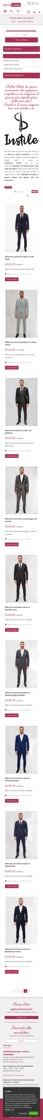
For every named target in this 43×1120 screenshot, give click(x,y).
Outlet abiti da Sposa (11, 60)
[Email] (5, 11)
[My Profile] (34, 12)
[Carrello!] (39, 12)
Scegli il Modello (11, 279)
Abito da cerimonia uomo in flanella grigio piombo (17, 693)
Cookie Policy (19, 1075)
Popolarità (21, 192)
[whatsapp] (18, 11)
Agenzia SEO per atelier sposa (20, 1117)
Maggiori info (9, 1109)
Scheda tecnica (13, 49)
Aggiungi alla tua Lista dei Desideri (19, 274)
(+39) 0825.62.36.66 (15, 1059)
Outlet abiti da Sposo (11, 65)
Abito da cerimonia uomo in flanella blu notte (17, 950)
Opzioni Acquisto (14, 75)
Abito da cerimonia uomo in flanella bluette (17, 779)
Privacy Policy (8, 1075)
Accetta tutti (33, 1113)
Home (13, 21)
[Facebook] (29, 3)
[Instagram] (37, 3)
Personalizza (23, 1113)
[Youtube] (33, 3)
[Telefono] (11, 11)
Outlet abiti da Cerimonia (13, 69)
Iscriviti (21, 1041)
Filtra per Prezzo (21, 40)
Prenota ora (21, 1017)
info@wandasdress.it (16, 1062)
